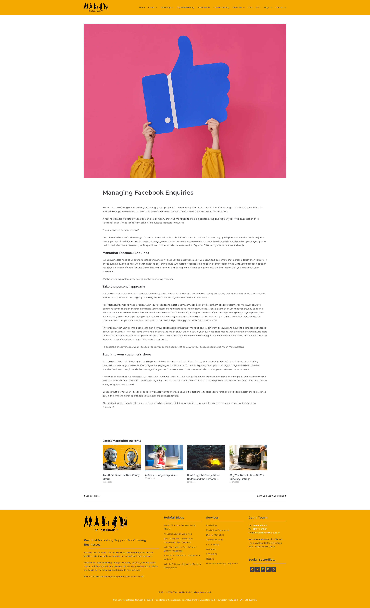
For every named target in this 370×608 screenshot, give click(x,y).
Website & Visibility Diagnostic (222, 563)
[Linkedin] (268, 569)
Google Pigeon (93, 496)
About (151, 7)
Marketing (166, 7)
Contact (279, 7)
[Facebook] (252, 569)
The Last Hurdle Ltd (183, 592)
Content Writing (221, 7)
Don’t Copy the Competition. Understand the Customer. (179, 540)
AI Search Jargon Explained (161, 475)
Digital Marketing (185, 7)
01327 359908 (260, 529)
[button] (155, 7)
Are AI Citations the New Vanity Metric (180, 527)
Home (142, 7)
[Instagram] (263, 569)
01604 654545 (260, 525)
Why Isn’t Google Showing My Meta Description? (182, 566)
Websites (237, 7)
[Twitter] (257, 569)
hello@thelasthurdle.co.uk (267, 532)
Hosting (210, 559)
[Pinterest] (273, 569)
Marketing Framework (217, 530)
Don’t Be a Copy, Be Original (270, 496)
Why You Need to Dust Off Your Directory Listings (180, 549)
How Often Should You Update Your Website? (182, 557)
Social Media (204, 7)
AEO (258, 7)
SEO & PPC (211, 554)
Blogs (266, 7)
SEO (250, 7)
